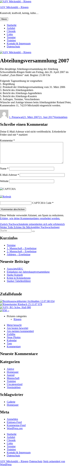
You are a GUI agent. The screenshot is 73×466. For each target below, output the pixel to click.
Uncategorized (14, 384)
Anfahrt (11, 28)
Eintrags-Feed (14, 422)
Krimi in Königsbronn (19, 277)
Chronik (11, 31)
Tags (9, 343)
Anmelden (12, 419)
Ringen (17, 319)
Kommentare (14, 346)
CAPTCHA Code (41, 202)
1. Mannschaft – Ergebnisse (21, 248)
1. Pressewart (16, 117)
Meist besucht (14, 325)
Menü (4, 19)
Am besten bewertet (17, 328)
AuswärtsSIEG (15, 268)
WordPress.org (15, 428)
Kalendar (12, 340)
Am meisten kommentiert (20, 331)
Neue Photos (14, 337)
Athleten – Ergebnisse (18, 254)
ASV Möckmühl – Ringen (14, 7)
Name (4, 168)
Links (10, 34)
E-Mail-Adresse (9, 174)
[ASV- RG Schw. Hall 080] (15, 307)
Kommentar (7, 140)
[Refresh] (5, 196)
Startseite (11, 25)
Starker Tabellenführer (19, 281)
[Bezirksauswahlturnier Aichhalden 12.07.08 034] (27, 301)
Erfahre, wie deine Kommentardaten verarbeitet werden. (30, 218)
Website (4, 181)
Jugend (10, 375)
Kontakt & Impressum (19, 43)
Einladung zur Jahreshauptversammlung (28, 271)
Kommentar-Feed (16, 425)
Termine (11, 37)
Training (11, 40)
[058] (4, 310)
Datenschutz (13, 46)
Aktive (10, 368)
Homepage (13, 372)
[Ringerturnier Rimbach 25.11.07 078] (21, 304)
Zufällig (11, 334)
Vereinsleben (60, 117)
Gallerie (11, 401)
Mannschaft (13, 378)
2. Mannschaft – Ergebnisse (21, 251)
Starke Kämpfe (15, 274)
